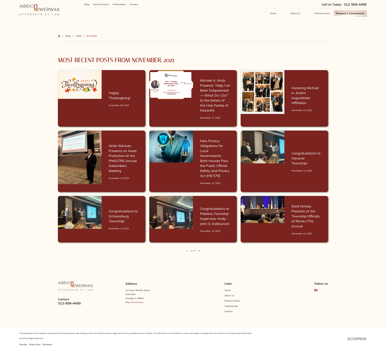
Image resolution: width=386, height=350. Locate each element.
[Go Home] (59, 36)
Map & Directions (134, 302)
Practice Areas (232, 300)
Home (227, 290)
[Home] (39, 9)
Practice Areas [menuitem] (322, 13)
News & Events (101, 4)
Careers (134, 4)
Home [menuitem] (273, 13)
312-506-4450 (355, 4)
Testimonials (231, 306)
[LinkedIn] (316, 289)
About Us (229, 295)
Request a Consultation (350, 13)
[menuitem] (23, 344)
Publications (119, 4)
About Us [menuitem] (295, 13)
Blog (86, 4)
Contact (228, 311)
